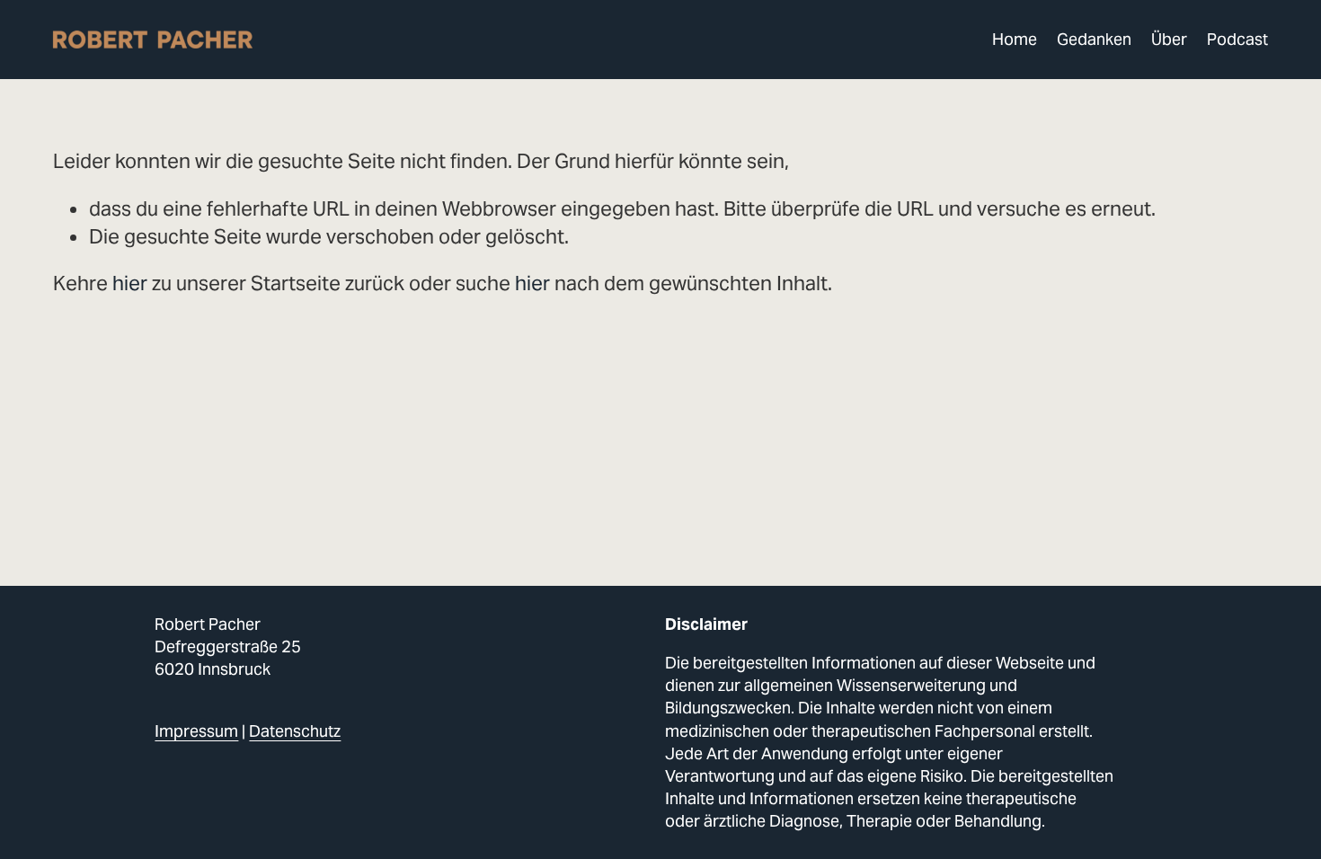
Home (1014, 39)
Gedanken (1094, 39)
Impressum (196, 731)
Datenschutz (295, 731)
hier (129, 283)
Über (1169, 39)
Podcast (1237, 39)
